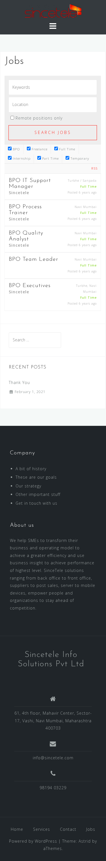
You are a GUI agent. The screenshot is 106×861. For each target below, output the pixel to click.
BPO (16, 149)
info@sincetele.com (53, 757)
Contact (68, 829)
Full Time (66, 149)
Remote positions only (39, 118)
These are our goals (36, 477)
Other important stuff (38, 494)
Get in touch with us (36, 503)
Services (41, 829)
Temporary (79, 158)
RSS (94, 168)
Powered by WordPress (33, 841)
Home (17, 829)
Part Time (50, 158)
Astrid (85, 841)
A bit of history (31, 468)
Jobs (90, 829)
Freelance (39, 149)
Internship (21, 158)
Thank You (19, 382)
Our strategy (28, 486)
